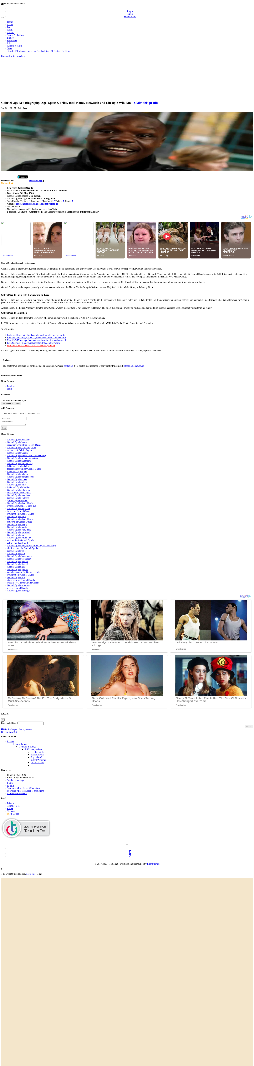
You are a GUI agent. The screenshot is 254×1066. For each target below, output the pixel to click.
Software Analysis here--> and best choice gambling (31, 345)
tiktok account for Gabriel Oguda (22, 548)
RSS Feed (14, 814)
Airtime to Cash (14, 45)
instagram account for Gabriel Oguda (24, 445)
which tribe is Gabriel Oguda (20, 514)
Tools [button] (9, 48)
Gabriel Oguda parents (17, 561)
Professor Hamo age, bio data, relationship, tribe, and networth (36, 335)
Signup (130, 14)
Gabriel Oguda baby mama (19, 556)
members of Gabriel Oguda (19, 450)
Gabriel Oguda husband (18, 442)
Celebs (10, 30)
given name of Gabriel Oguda (21, 580)
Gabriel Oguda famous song (20, 463)
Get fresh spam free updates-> (18, 729)
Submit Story (130, 16)
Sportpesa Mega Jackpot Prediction (23, 788)
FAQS (10, 808)
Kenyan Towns (20, 744)
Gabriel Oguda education (18, 490)
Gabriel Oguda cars (16, 553)
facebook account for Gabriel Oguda (24, 468)
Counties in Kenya (27, 746)
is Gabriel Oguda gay (17, 471)
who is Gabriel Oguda (17, 588)
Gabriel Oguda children (18, 498)
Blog (9, 27)
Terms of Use (13, 806)
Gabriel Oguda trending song (20, 476)
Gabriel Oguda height (17, 524)
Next (9, 389)
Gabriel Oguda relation (17, 474)
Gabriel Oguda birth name (19, 537)
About (10, 24)
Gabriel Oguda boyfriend (18, 508)
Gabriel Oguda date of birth (20, 503)
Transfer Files (13, 51)
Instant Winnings (38, 760)
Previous (11, 386)
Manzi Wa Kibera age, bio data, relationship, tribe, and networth (36, 340)
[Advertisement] (89, 78)
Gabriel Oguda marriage (18, 590)
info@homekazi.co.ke (133, 366)
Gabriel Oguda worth (17, 527)
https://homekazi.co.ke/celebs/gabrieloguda (37, 204)
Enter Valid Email (9, 723)
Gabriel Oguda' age (16, 577)
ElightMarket (153, 864)
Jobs (9, 43)
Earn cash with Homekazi (13, 56)
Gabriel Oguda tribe (16, 551)
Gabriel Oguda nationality (19, 461)
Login (130, 11)
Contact (10, 32)
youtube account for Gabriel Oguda (23, 572)
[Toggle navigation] (2, 17)
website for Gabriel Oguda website (23, 582)
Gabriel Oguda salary (17, 482)
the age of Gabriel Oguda (19, 511)
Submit (249, 726)
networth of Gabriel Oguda (19, 521)
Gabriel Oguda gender (17, 569)
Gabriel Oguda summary (18, 585)
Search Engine (37, 754)
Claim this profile (146, 103)
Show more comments (11, 403)
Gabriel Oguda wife (16, 484)
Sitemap (11, 811)
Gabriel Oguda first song (18, 439)
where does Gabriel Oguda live (21, 506)
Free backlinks (43, 51)
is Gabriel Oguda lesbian (18, 487)
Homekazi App (35, 181)
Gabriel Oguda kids (16, 567)
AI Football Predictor (60, 51)
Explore (10, 38)
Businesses (12, 40)
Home (10, 22)
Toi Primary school (33, 749)
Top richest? (36, 757)
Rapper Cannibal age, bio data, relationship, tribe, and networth (36, 337)
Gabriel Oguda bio (15, 535)
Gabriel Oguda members (18, 495)
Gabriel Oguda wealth (17, 453)
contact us (68, 366)
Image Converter (28, 51)
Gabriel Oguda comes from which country (26, 455)
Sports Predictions (15, 35)
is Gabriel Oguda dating (18, 466)
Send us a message (15, 780)
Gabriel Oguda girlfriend (18, 532)
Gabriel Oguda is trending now (21, 447)
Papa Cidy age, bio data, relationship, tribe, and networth (33, 343)
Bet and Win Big (9, 732)
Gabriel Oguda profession (19, 559)
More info (31, 874)
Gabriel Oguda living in (18, 564)
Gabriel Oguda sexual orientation (22, 458)
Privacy (10, 803)
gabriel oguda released (17, 543)
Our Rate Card (37, 762)
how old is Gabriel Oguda (19, 492)
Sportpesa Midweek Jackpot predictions (25, 791)
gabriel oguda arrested (17, 500)
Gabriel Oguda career (17, 479)
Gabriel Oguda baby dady (19, 529)
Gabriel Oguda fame (16, 516)
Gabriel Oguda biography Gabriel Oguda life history (31, 545)
